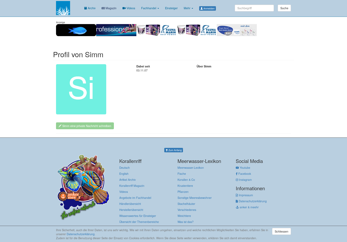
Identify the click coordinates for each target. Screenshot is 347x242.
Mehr (187, 8)
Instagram (245, 180)
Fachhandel (149, 8)
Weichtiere (184, 216)
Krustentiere (185, 186)
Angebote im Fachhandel (135, 198)
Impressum (245, 195)
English (124, 174)
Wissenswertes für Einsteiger (137, 216)
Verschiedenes (187, 210)
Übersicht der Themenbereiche (139, 222)
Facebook (244, 174)
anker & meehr (249, 207)
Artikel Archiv (127, 180)
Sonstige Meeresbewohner (195, 198)
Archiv (91, 8)
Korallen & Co (186, 180)
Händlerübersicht (130, 204)
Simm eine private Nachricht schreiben (86, 126)
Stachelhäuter (186, 204)
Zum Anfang (175, 150)
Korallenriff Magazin (131, 186)
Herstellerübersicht (131, 210)
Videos (130, 8)
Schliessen (281, 231)
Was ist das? (186, 222)
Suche (284, 8)
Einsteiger (171, 8)
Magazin (110, 8)
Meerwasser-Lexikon (191, 168)
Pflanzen (183, 192)
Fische (182, 174)
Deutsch (124, 168)
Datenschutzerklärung (252, 201)
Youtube (244, 168)
